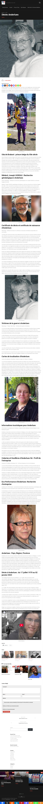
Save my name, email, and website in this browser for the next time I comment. (18, 702)
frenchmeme (8, 80)
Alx (14, 799)
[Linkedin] (9, 85)
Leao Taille (30, 679)
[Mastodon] (14, 85)
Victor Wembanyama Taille (15, 735)
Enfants (11, 766)
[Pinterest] (11, 85)
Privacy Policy (16, 7)
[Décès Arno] (35, 654)
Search (11, 727)
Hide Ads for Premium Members (33, 7)
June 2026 (12, 754)
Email (23, 694)
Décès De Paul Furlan (18, 658)
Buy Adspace (23, 7)
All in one (11, 765)
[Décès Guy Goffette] (8, 654)
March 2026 (12, 758)
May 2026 (12, 755)
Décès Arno (30, 658)
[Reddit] (7, 85)
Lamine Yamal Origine (14, 739)
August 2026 (12, 751)
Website (4, 698)
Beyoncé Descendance (6, 674)
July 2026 (12, 753)
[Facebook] (3, 85)
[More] (20, 85)
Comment (5, 686)
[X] (5, 85)
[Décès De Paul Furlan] (21, 654)
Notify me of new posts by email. (9, 709)
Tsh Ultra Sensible (13, 738)
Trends (3, 17)
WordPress (8, 799)
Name (4, 694)
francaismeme (5, 7)
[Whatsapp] (18, 85)
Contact (10, 7)
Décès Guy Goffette (5, 658)
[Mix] (16, 85)
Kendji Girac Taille (18, 674)
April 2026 (12, 757)
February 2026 (12, 759)
